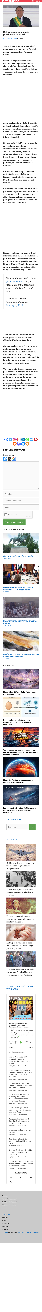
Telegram (5, 1226)
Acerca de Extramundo (9, 1199)
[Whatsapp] (27, 439)
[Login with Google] (14, 459)
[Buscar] (32, 827)
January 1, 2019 (14, 305)
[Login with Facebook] (5, 459)
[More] (27, 444)
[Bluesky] (23, 444)
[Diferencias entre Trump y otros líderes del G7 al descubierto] (21, 582)
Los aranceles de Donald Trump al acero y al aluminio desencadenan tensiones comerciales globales (21, 1097)
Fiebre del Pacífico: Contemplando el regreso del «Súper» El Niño (18, 781)
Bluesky (4, 1220)
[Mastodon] (19, 444)
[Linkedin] (23, 439)
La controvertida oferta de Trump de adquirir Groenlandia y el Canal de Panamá (20, 1085)
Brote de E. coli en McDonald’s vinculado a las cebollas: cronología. (20, 1152)
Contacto (5, 1196)
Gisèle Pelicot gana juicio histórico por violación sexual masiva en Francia (20, 1110)
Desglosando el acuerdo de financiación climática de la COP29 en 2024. (19, 1121)
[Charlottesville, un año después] (21, 551)
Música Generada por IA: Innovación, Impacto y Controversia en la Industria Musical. (19, 1060)
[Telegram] (31, 439)
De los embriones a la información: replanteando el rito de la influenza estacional (17, 722)
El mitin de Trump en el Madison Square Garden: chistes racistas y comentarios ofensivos (21, 1163)
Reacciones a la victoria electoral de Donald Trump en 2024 (20, 1141)
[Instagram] (15, 439)
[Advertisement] (21, 100)
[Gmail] (19, 439)
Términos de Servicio (9, 1205)
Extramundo (10, 1)
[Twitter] (10, 439)
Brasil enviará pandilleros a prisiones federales (20, 622)
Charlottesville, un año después (18, 556)
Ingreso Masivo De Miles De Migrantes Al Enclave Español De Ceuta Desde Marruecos (19, 810)
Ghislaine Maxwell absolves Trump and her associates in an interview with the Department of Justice (21, 1073)
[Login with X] (9, 459)
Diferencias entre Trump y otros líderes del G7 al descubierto (18, 588)
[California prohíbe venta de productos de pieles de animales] (21, 649)
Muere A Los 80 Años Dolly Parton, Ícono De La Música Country (20, 693)
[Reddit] (15, 444)
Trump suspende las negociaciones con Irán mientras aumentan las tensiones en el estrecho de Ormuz (20, 752)
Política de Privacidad (9, 1202)
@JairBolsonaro (14, 281)
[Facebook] (6, 439)
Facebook (5, 1217)
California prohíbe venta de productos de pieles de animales (21, 655)
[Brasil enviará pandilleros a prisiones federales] (21, 616)
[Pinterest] (36, 439)
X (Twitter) (5, 1223)
